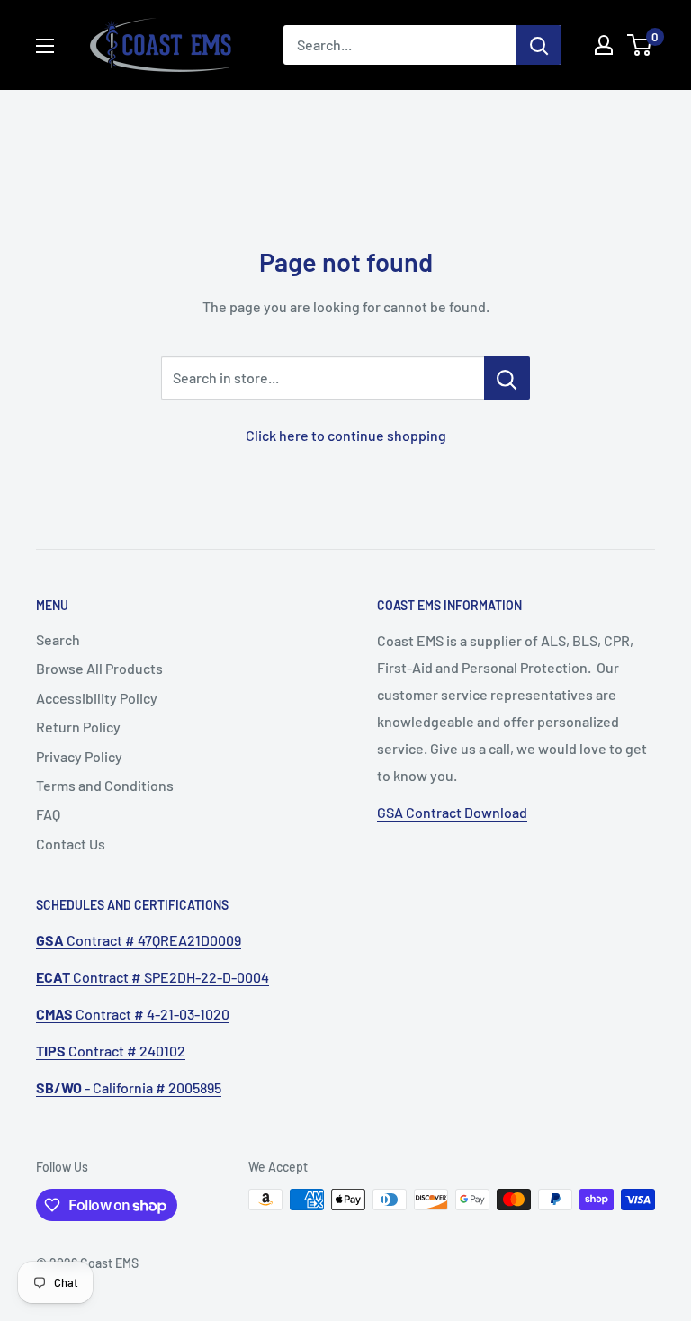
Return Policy (78, 726)
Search (58, 639)
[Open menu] (45, 46)
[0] (640, 45)
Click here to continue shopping (346, 435)
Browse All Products (99, 668)
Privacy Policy (79, 756)
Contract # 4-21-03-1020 (132, 1013)
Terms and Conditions (105, 785)
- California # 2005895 (128, 1087)
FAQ (48, 813)
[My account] (604, 45)
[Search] (538, 45)
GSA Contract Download (452, 812)
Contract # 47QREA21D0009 (138, 939)
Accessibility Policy (96, 697)
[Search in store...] (507, 378)
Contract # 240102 (110, 1050)
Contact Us (70, 843)
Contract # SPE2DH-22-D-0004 (152, 976)
